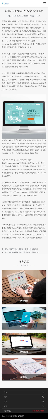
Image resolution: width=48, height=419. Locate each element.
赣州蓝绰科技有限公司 (17, 416)
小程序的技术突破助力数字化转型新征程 (23, 249)
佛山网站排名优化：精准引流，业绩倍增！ (24, 252)
